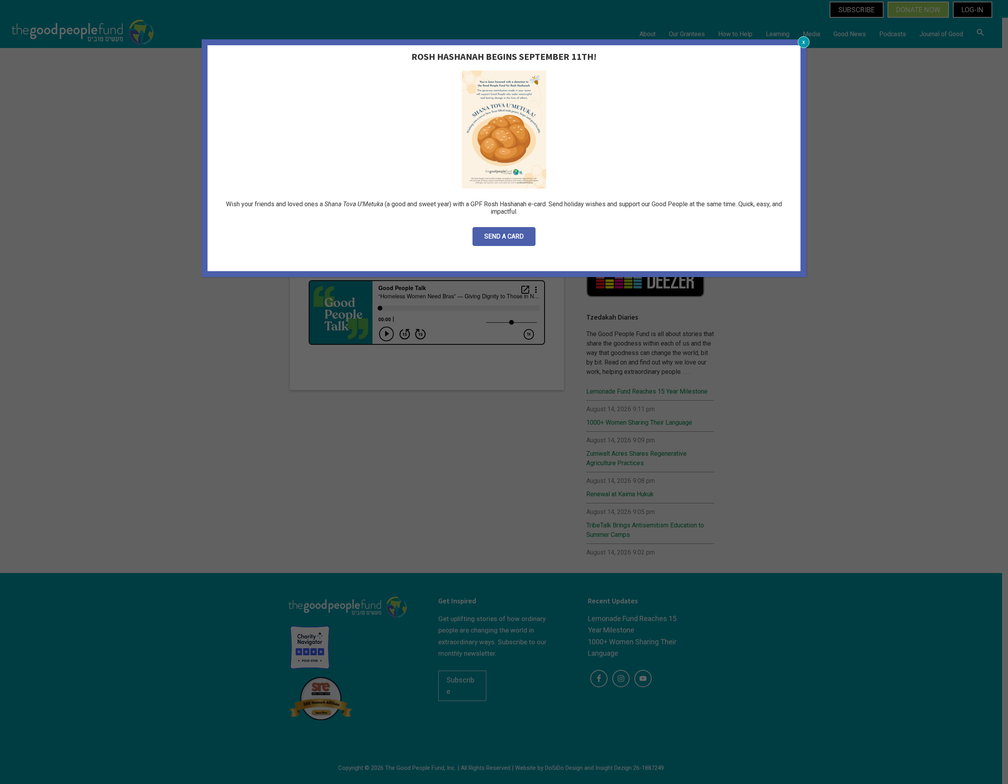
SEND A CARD (504, 236)
